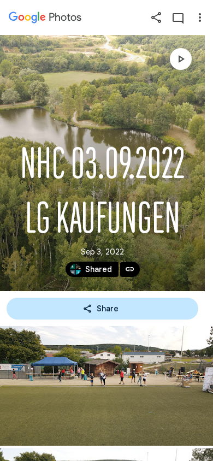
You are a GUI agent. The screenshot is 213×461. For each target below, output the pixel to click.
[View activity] (178, 17)
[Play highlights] (181, 59)
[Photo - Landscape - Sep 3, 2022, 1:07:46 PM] (106, 386)
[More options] (200, 17)
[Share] (156, 17)
